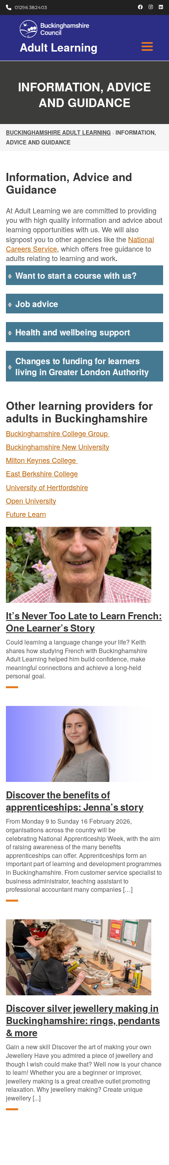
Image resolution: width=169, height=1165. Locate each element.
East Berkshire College (42, 473)
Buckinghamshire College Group (58, 433)
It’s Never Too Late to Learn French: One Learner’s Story (84, 621)
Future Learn (26, 514)
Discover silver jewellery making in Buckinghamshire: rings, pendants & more (83, 1020)
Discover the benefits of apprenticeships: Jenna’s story (74, 801)
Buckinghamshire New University (57, 446)
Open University (31, 500)
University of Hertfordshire (47, 487)
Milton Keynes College (42, 460)
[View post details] (84, 565)
